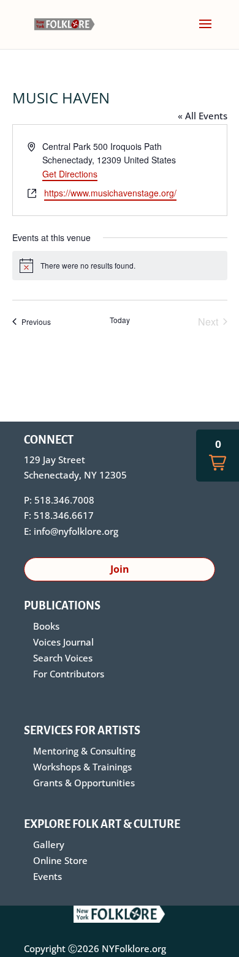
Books (46, 626)
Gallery (48, 844)
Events (47, 876)
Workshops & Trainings (82, 767)
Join (119, 569)
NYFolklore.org (134, 948)
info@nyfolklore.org (76, 531)
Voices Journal (63, 642)
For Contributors (68, 674)
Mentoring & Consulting (84, 751)
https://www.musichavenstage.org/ (110, 193)
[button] (217, 456)
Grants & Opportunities (84, 782)
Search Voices (63, 658)
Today (120, 320)
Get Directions (69, 174)
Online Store (60, 860)
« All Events (202, 116)
